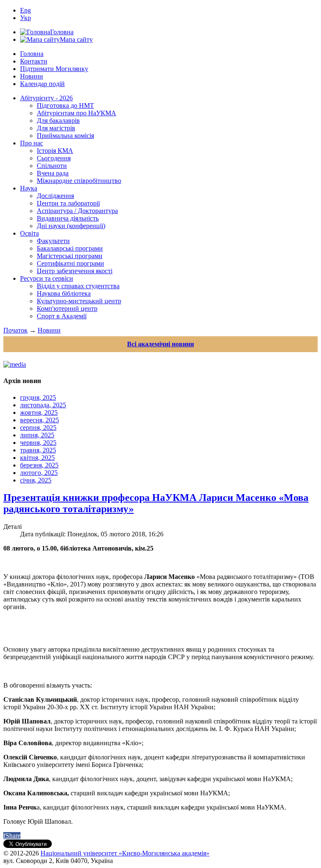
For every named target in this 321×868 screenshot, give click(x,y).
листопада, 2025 (43, 405)
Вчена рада (53, 173)
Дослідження (55, 195)
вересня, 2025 (39, 420)
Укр (25, 17)
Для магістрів (56, 128)
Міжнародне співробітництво (79, 180)
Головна (31, 53)
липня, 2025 (37, 435)
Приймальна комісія (65, 135)
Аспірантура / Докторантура (77, 210)
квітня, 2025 (37, 457)
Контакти (33, 61)
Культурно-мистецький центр (79, 301)
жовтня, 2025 (39, 412)
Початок (15, 330)
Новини (31, 76)
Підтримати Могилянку (54, 68)
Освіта (29, 233)
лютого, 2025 (39, 472)
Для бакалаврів (58, 120)
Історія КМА (55, 150)
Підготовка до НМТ (65, 105)
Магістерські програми (69, 255)
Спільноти (52, 165)
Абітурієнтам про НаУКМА (76, 113)
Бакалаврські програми (70, 248)
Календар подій (42, 83)
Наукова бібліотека (64, 293)
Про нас (31, 143)
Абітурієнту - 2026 (46, 98)
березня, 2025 (39, 465)
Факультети (53, 240)
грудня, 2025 (38, 397)
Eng (25, 10)
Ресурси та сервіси (46, 278)
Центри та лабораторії (68, 203)
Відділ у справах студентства (78, 285)
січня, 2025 (35, 480)
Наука (28, 188)
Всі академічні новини (160, 344)
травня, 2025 (38, 450)
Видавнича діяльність (68, 218)
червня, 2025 (38, 442)
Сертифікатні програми (70, 263)
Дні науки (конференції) (71, 225)
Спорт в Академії (62, 316)
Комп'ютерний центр (67, 308)
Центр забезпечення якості (74, 270)
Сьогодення (54, 158)
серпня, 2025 (38, 427)
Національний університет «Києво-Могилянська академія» (125, 853)
